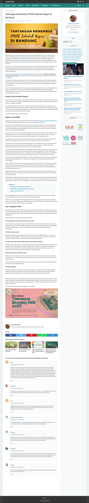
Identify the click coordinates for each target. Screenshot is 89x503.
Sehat (69, 59)
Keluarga (73, 51)
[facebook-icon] (78, 2)
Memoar (70, 54)
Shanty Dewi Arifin (73, 24)
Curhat (79, 49)
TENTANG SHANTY (55, 5)
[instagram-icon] (83, 2)
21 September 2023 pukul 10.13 (17, 364)
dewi (11, 362)
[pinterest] (31, 335)
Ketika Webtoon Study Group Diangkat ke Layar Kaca (22, 189)
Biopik (69, 49)
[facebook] (10, 335)
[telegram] (52, 335)
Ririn (11, 401)
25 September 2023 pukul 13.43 (17, 434)
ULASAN (14, 5)
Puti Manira (13, 448)
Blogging (74, 49)
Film (68, 51)
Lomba (65, 54)
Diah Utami (12, 386)
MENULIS (20, 5)
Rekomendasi (78, 57)
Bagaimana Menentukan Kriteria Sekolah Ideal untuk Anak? (38, 351)
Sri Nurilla (12, 432)
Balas (11, 380)
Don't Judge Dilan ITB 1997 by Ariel (72, 91)
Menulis (75, 54)
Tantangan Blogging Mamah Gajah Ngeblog (19, 74)
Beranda (7, 5)
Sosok (78, 59)
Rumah (65, 59)
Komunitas (78, 51)
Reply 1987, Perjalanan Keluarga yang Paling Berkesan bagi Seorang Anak (73, 100)
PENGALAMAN (35, 5)
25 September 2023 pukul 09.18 (17, 419)
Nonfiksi (80, 54)
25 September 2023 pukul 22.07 (17, 467)
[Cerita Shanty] (10, 1)
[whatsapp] (42, 335)
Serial (74, 59)
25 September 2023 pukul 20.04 (17, 450)
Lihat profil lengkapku (73, 32)
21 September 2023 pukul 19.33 (17, 403)
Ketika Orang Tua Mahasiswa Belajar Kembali (20, 186)
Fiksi (64, 51)
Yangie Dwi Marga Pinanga (16, 417)
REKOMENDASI (44, 5)
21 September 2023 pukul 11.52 (17, 388)
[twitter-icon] (80, 2)
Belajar (65, 49)
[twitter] (21, 335)
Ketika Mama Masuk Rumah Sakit (72, 85)
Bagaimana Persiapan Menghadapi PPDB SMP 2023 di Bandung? (50, 351)
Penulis (71, 57)
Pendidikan (66, 57)
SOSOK (27, 5)
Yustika (12, 465)
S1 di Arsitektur (22, 58)
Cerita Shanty (46, 500)
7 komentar (28, 20)
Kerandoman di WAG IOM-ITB (16, 191)
